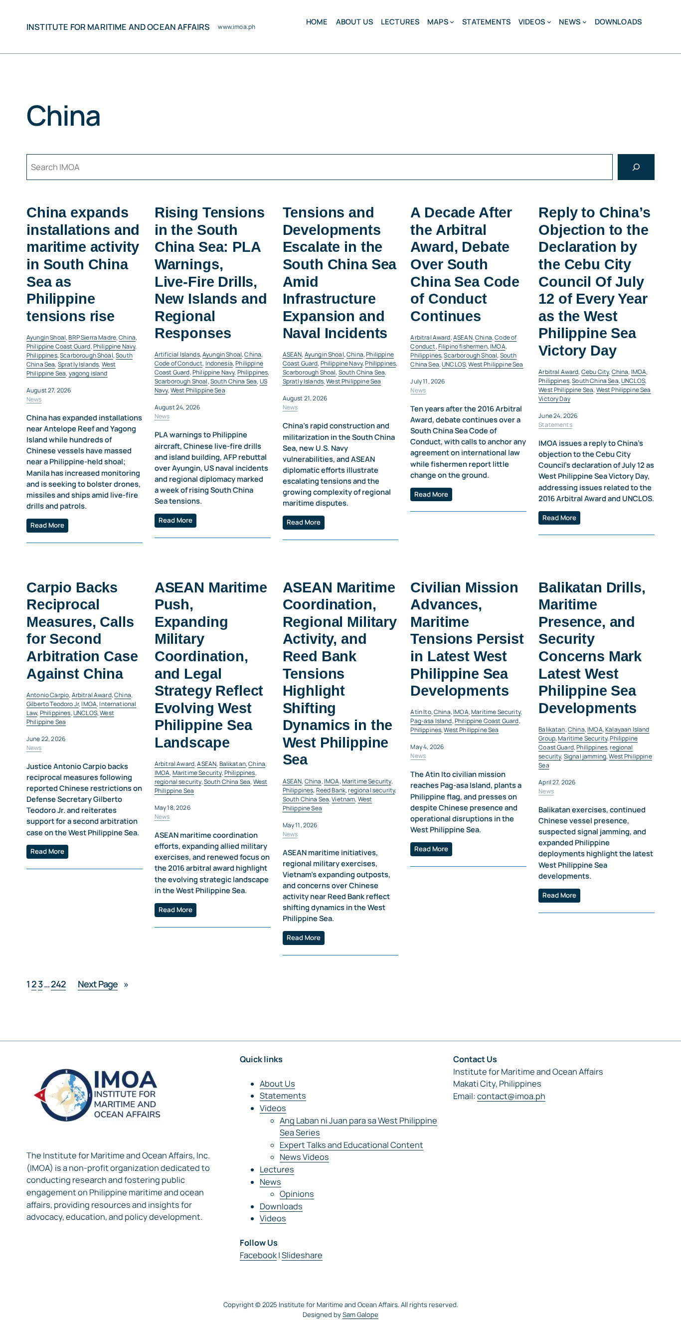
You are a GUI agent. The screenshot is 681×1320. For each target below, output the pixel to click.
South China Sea (233, 381)
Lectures (277, 1169)
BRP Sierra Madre (92, 337)
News (34, 399)
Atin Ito (420, 712)
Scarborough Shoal (86, 355)
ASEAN (292, 354)
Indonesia (219, 363)
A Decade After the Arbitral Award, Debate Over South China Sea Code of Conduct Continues (464, 264)
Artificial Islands (177, 354)
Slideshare (302, 1255)
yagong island (88, 373)
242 (58, 984)
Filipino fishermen (463, 346)
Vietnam (343, 799)
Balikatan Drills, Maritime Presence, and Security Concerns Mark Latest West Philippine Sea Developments (591, 647)
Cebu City (595, 372)
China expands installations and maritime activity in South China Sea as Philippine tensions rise (83, 264)
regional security (178, 781)
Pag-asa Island (431, 721)
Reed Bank (330, 790)
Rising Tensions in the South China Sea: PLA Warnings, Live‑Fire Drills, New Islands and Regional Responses (211, 272)
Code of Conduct (178, 363)
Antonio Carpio (47, 695)
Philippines (41, 355)
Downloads (281, 1206)
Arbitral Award (430, 337)
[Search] (636, 167)
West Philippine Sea (197, 390)
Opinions (297, 1193)
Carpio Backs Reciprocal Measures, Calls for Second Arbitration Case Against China (82, 630)
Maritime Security (197, 772)
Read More (47, 525)
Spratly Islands (78, 364)
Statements (555, 424)
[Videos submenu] (549, 21)
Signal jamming (585, 756)
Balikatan (232, 763)
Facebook (258, 1255)
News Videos (304, 1156)
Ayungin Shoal (46, 337)
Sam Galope (360, 1314)
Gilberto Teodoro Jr (52, 704)
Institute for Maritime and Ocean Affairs (118, 26)
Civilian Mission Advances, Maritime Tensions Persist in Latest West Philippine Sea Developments (466, 639)
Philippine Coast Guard (58, 346)
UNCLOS (454, 364)
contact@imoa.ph (511, 1096)
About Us (277, 1083)
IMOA (498, 346)
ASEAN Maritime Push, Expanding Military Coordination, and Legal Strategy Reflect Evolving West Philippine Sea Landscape (211, 665)
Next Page (103, 983)
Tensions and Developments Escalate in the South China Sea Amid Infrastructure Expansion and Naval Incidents (340, 272)
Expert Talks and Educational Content (351, 1144)
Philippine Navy (114, 346)
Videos (273, 1108)
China (127, 337)
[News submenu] (584, 21)
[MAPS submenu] (452, 21)
